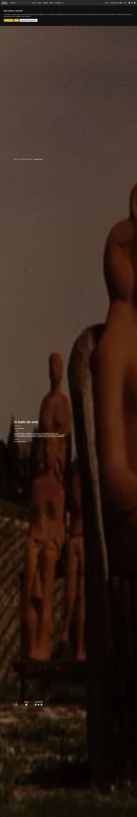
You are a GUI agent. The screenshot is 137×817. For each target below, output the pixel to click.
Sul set (34, 3)
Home (16, 159)
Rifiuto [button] (16, 20)
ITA (103, 3)
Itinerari (45, 3)
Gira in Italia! (115, 3)
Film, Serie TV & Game (23, 3)
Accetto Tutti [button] (8, 20)
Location (12, 3)
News (39, 3)
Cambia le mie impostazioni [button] (28, 20)
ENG (107, 3)
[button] (62, 3)
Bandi (51, 3)
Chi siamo (58, 3)
